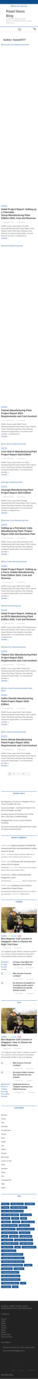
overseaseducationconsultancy (12, 1254)
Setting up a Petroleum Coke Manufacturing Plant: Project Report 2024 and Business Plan (18, 531)
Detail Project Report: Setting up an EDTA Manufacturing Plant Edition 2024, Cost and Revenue (18, 616)
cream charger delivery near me (12, 1211)
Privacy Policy (31, 1370)
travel (15, 1287)
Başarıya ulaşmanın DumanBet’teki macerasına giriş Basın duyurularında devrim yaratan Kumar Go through (19, 848)
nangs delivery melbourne (23, 1240)
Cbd (2, 1123)
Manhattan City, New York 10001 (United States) (18, 1347)
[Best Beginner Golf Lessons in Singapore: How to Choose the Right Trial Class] (19, 920)
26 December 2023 (8, 496)
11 (23, 774)
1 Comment (29, 1080)
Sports (3, 1172)
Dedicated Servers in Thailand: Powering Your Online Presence (23, 1086)
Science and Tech (6, 1337)
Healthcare (6, 1222)
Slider (19, 935)
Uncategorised (6, 1180)
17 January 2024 (18, 1080)
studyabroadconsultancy (10, 1272)
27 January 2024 (18, 993)
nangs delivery (7, 1240)
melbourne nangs (28, 1222)
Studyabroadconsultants (10, 1283)
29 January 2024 (18, 967)
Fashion (3, 1134)
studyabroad (19, 1269)
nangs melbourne (26, 1243)
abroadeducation (17, 1204)
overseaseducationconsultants (12, 1265)
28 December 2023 (8, 222)
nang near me (24, 1233)
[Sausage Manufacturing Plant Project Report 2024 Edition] (19, 482)
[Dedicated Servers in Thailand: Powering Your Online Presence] (6, 1090)
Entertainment (6, 1130)
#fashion (5, 1204)
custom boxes (26, 1215)
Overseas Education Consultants (13, 1262)
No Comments (20, 222)
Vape (3, 1184)
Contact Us (21, 1370)
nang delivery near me (9, 1233)
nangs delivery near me (10, 1243)
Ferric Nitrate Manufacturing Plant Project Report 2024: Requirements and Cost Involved (19, 742)
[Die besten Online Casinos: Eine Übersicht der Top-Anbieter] (6, 1074)
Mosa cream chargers (9, 1225)
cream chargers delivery (10, 1215)
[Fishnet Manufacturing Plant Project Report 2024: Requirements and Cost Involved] (19, 324)
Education (4, 1126)
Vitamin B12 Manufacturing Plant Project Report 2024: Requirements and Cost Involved (19, 657)
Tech (2, 1176)
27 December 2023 (8, 458)
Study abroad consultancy (11, 1276)
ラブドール (5, 845)
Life (9, 935)
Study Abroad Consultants (11, 1280)
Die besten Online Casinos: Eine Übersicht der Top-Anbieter (24, 1074)
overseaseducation (29, 1247)
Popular (13, 935)
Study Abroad (7, 1269)
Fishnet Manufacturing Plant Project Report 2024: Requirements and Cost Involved (19, 413)
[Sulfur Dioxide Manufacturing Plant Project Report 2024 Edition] (19, 689)
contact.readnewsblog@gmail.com (13, 1351)
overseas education (9, 1251)
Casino (3, 1119)
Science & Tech (6, 1161)
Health (3, 1142)
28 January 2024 (18, 979)
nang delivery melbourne (25, 1229)
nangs (4, 1236)
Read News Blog (15, 13)
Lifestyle (16, 1222)
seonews (28, 1265)
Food (3, 1138)
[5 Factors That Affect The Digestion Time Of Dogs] (6, 966)
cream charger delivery (19, 1207)
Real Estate (5, 1157)
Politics (3, 1149)
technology (6, 1287)
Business (4, 205)
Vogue (3, 1188)
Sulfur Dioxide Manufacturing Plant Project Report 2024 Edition (17, 701)
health (23, 1218)
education (6, 1218)
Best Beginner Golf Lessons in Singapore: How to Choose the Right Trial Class (16, 941)
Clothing (5, 1207)
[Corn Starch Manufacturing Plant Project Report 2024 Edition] (19, 444)
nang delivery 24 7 (8, 1229)
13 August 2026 (6, 947)
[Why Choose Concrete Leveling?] (6, 975)
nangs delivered (26, 1236)
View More (10, 238)
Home (13, 1370)
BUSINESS (29, 1204)
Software (4, 1168)
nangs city (14, 1236)
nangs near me (7, 1247)
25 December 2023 (8, 749)
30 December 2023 (19, 1092)
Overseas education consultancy (13, 1258)
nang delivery (24, 1225)
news (17, 1247)
